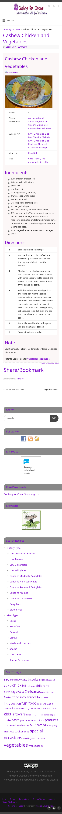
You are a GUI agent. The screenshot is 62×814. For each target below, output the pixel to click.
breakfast (51, 680)
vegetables (16, 745)
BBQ (6, 679)
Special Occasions (19, 660)
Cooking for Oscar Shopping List (21, 494)
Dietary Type (14, 547)
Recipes (13, 799)
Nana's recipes (49, 715)
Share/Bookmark (24, 370)
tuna (42, 738)
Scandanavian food (25, 725)
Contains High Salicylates (23, 581)
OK (53, 418)
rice (6, 725)
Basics (13, 620)
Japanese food (48, 708)
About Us (52, 799)
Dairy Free (15, 604)
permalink (19, 379)
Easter (8, 697)
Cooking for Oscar (11, 29)
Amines (31, 118)
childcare (31, 686)
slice (6, 731)
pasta (15, 720)
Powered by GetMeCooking (50, 364)
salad (12, 725)
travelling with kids (31, 738)
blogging (43, 679)
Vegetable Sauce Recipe (38, 358)
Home (4, 799)
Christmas (32, 691)
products (51, 720)
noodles (7, 720)
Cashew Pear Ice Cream (13, 389)
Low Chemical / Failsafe (22, 553)
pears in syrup (28, 720)
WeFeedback (35, 745)
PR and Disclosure (9, 802)
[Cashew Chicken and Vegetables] (28, 92)
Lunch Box (15, 654)
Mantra (39, 806)
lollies (28, 715)
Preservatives (34, 128)
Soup (26, 731)
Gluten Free (16, 609)
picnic (41, 720)
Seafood (40, 725)
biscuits (33, 679)
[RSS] (53, 6)
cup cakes (45, 692)
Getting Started (39, 799)
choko (20, 692)
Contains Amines (19, 592)
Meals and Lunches (20, 643)
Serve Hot (44, 162)
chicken (19, 685)
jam (38, 709)
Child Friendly (34, 158)
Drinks (13, 637)
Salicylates (46, 128)
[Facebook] (58, 6)
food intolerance (24, 697)
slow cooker (15, 731)
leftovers (19, 714)
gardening (41, 703)
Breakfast (15, 626)
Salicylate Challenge (37, 147)
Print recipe (12, 72)
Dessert (14, 632)
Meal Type (12, 615)
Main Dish (33, 153)
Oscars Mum (11, 47)
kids (7, 714)
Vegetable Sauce (51, 389)
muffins (37, 714)
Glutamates (42, 125)
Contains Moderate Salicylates (26, 575)
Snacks (13, 648)
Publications (24, 799)
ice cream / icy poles (24, 708)
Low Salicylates (18, 570)
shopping (52, 725)
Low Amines (16, 559)
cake (8, 685)
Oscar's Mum (37, 771)
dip (52, 692)
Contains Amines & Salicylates (26, 587)
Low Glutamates (18, 564)
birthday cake (18, 679)
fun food (29, 703)
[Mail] (49, 6)
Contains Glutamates (21, 598)
